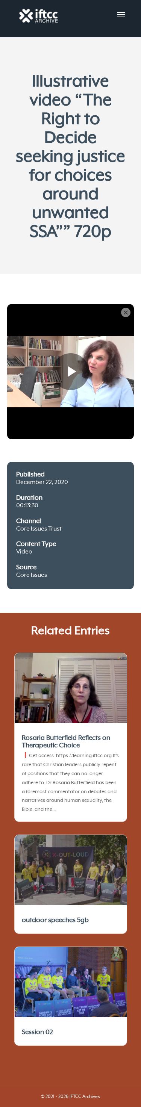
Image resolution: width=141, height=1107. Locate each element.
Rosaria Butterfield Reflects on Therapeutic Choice (66, 741)
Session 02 (37, 1032)
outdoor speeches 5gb (55, 920)
